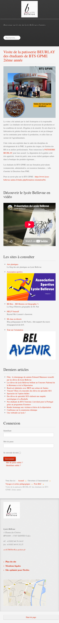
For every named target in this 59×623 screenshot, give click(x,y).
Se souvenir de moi (10, 452)
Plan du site (10, 561)
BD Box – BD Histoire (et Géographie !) (23, 304)
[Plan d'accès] (24, 592)
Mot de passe (8, 441)
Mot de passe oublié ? (14, 462)
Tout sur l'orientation (15, 330)
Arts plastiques (12, 264)
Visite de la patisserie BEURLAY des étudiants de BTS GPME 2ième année (29, 56)
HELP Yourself (13, 311)
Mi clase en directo (14, 319)
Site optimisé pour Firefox (17, 570)
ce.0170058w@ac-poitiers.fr (14, 549)
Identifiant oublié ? (13, 465)
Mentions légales (13, 565)
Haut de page (31, 617)
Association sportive (15, 271)
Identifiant (7, 430)
